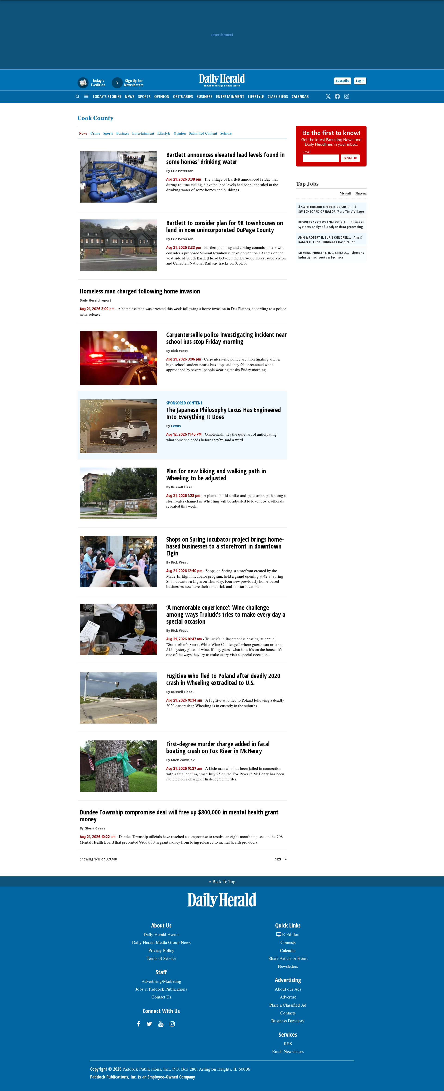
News (129, 96)
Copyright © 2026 (105, 1069)
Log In (360, 80)
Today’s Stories (106, 96)
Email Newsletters (288, 1051)
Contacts (288, 1013)
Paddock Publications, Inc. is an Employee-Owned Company (142, 1077)
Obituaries (183, 96)
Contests (288, 942)
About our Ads (288, 989)
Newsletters (288, 966)
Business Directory (288, 1020)
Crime (95, 133)
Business (204, 96)
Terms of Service (161, 958)
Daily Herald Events (161, 934)
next (277, 859)
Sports (144, 96)
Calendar (300, 96)
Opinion (161, 96)
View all (345, 193)
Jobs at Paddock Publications (161, 989)
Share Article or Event (288, 958)
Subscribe (342, 80)
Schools (226, 133)
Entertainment (230, 96)
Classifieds (278, 96)
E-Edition (290, 934)
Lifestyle (256, 96)
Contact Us (161, 997)
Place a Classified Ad (287, 1005)
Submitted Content (203, 133)
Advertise (288, 997)
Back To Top (224, 881)
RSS (288, 1043)
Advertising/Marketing (161, 981)
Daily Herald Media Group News (161, 942)
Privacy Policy (161, 950)
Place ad (361, 193)
